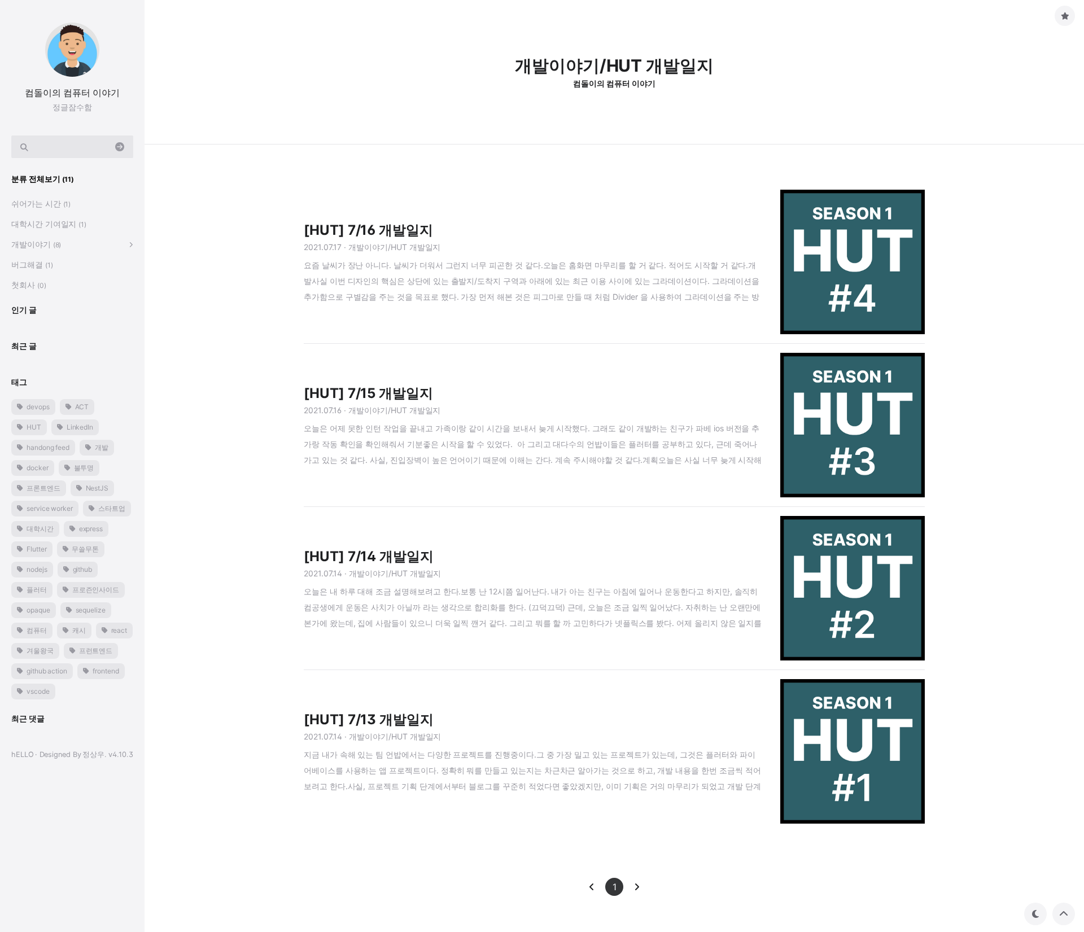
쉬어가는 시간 (41, 203)
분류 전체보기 (42, 178)
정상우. (94, 754)
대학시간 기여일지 (48, 224)
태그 (19, 382)
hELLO (22, 754)
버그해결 (32, 264)
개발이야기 (36, 244)
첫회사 (28, 285)
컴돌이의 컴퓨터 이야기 (72, 92)
